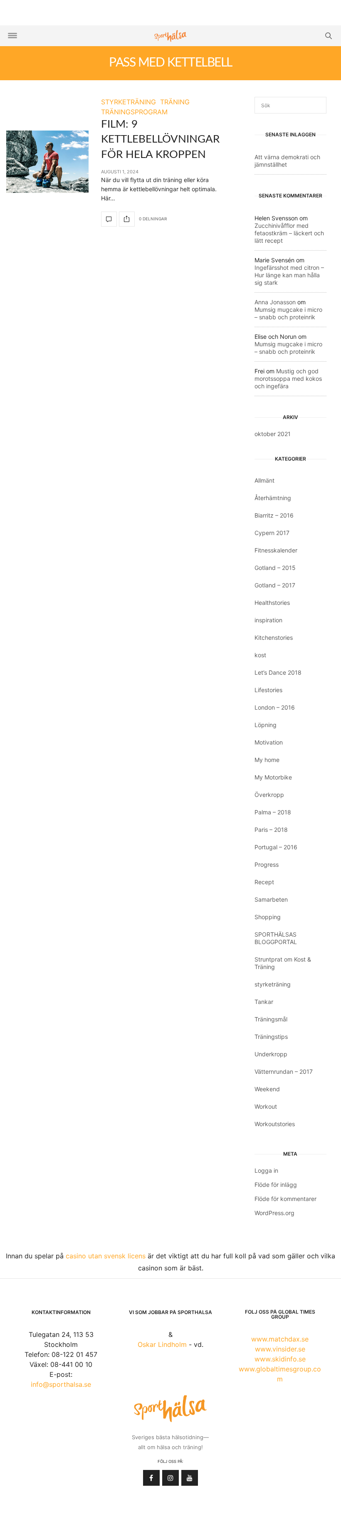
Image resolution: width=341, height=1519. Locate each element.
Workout (266, 1106)
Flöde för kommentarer (285, 1198)
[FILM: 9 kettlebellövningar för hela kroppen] (47, 162)
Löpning (266, 724)
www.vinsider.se (280, 1349)
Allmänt (264, 480)
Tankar (264, 1001)
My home (267, 759)
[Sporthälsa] (170, 36)
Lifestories (268, 689)
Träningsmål (271, 1019)
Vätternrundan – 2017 (284, 1071)
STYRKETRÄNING (128, 102)
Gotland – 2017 (275, 585)
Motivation (269, 742)
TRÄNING (175, 102)
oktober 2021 (273, 433)
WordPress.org (274, 1212)
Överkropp (269, 794)
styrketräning (273, 984)
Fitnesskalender (276, 550)
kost (260, 654)
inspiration (268, 620)
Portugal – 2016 (276, 847)
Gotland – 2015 (275, 567)
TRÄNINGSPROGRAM (134, 112)
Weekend (267, 1088)
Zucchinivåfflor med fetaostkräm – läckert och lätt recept (289, 233)
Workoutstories (275, 1123)
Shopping (268, 916)
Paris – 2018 (271, 829)
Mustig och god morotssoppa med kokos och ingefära (288, 378)
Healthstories (272, 602)
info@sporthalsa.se (61, 1384)
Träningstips (271, 1036)
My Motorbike (273, 777)
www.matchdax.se (280, 1339)
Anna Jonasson (275, 302)
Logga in (266, 1170)
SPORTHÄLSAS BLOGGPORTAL (276, 938)
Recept (264, 881)
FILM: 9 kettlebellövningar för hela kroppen (160, 139)
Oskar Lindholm (162, 1344)
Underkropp (271, 1054)
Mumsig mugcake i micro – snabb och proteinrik (288, 313)
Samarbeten (271, 899)
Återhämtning (273, 497)
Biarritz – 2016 (274, 515)
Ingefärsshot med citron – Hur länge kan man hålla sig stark (289, 275)
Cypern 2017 (272, 532)
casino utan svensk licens (106, 1256)
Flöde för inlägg (276, 1184)
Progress (267, 864)
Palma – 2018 (273, 812)
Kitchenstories (274, 637)
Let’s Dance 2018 (278, 672)
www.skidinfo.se (280, 1359)
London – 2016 (275, 707)
